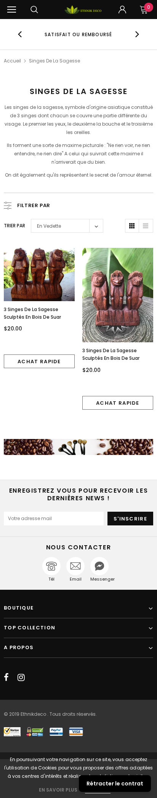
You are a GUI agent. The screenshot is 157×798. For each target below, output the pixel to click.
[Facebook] (6, 677)
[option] (78, 34)
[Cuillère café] (78, 447)
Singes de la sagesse (54, 60)
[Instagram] (21, 677)
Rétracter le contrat (115, 783)
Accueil (12, 60)
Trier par (14, 225)
